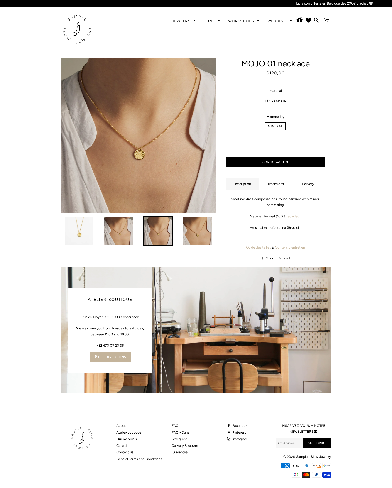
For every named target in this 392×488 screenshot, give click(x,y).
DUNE (210, 21)
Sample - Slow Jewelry (313, 457)
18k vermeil (275, 100)
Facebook (239, 426)
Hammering (275, 117)
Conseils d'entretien (290, 247)
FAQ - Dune (180, 432)
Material (276, 91)
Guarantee (180, 452)
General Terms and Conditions (139, 459)
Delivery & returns (185, 446)
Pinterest (238, 432)
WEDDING (277, 21)
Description (242, 184)
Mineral (275, 126)
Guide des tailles (258, 247)
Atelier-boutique (128, 432)
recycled (293, 216)
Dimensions (275, 184)
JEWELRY (182, 21)
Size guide (179, 439)
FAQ (175, 426)
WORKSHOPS (241, 21)
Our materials (126, 439)
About (121, 426)
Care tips (123, 446)
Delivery (308, 184)
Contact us (124, 452)
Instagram (239, 439)
